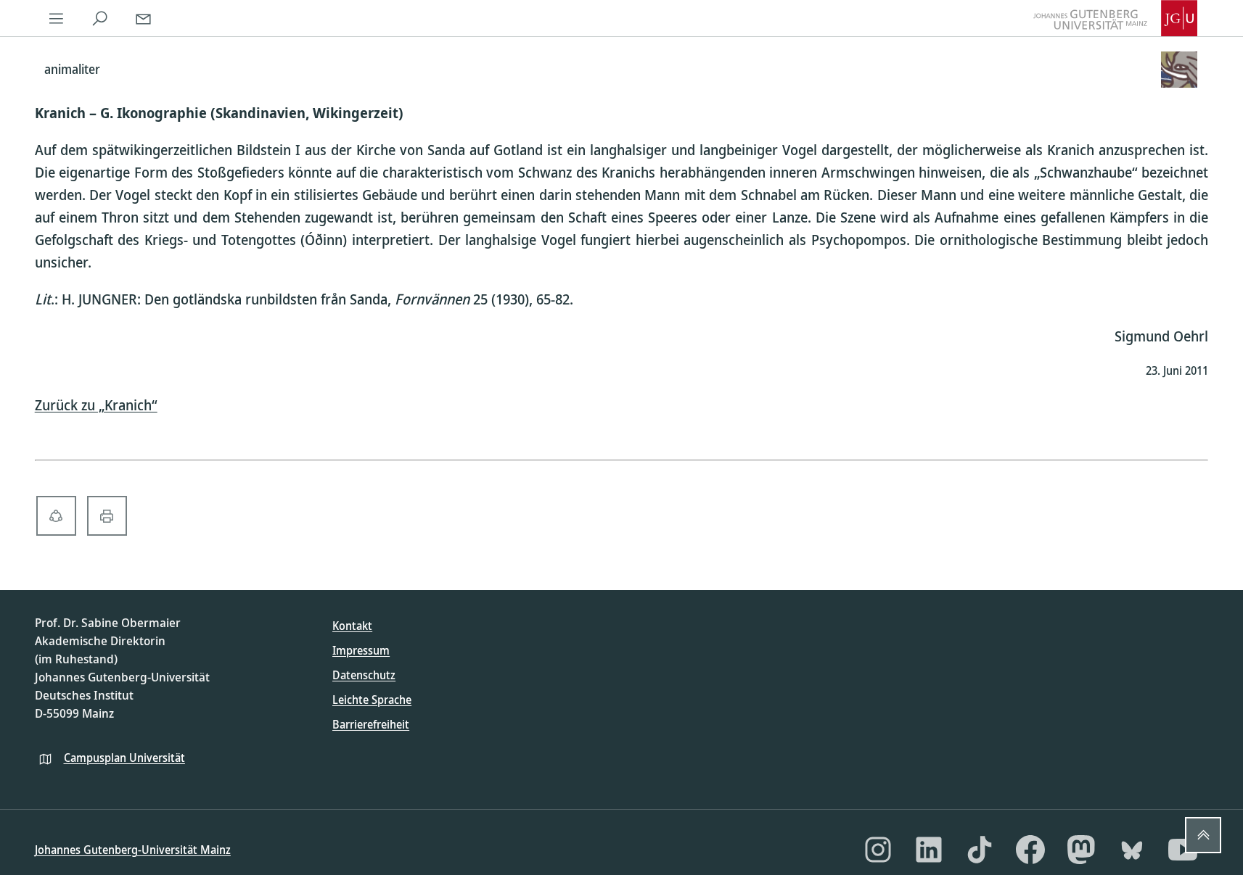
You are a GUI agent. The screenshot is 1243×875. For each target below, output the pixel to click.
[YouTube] (1182, 849)
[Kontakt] (143, 18)
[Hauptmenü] (56, 18)
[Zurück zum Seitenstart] (1203, 835)
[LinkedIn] (928, 849)
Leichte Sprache (371, 700)
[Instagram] (878, 849)
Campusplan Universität (124, 758)
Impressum (361, 650)
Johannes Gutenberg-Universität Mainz (133, 850)
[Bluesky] (1131, 849)
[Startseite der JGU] (1115, 18)
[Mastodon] (1081, 849)
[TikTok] (979, 849)
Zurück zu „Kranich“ (96, 405)
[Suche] (100, 18)
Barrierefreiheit (370, 724)
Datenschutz (363, 675)
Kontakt (352, 626)
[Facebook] (1030, 849)
